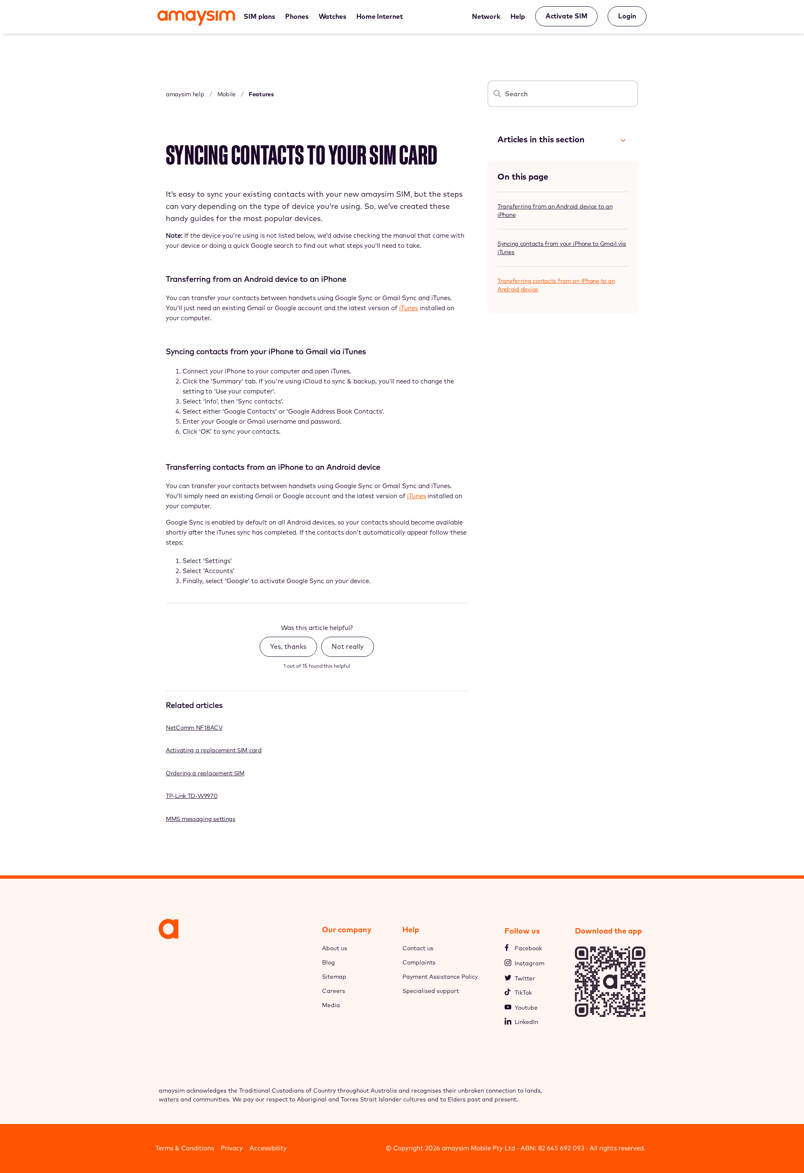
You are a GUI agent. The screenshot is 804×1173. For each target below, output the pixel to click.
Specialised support (430, 991)
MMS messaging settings (200, 819)
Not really (347, 646)
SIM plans (259, 16)
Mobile (226, 94)
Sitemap (334, 976)
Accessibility (268, 1148)
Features (261, 94)
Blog (328, 962)
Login (627, 16)
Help (517, 16)
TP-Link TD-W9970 (192, 796)
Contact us (417, 948)
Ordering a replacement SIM (205, 773)
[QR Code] (610, 1015)
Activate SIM (567, 16)
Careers (333, 991)
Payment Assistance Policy (440, 976)
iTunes (408, 308)
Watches (332, 16)
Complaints (419, 962)
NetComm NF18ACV (194, 727)
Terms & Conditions (184, 1148)
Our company (346, 929)
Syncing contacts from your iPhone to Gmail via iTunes (561, 248)
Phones (296, 16)
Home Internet (379, 16)
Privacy (232, 1148)
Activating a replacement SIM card (214, 750)
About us (334, 948)
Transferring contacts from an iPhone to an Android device (556, 285)
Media (331, 1005)
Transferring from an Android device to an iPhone (555, 211)
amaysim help (185, 94)
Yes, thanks (288, 646)
